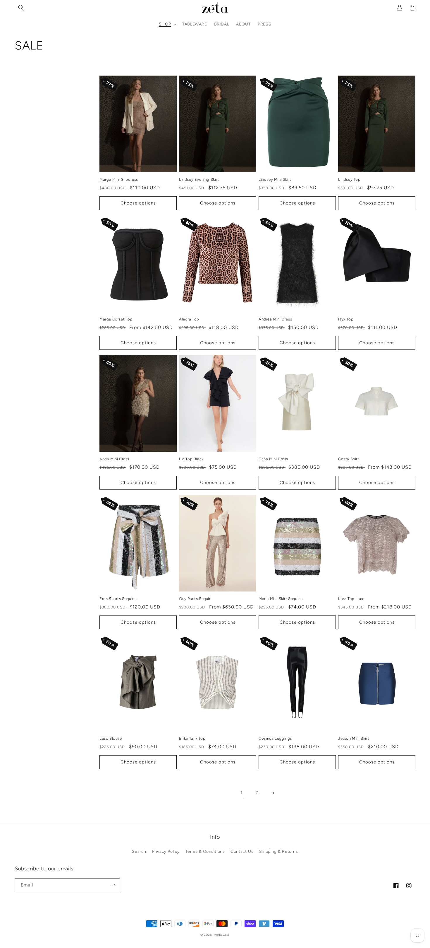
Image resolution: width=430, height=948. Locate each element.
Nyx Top (345, 319)
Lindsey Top (349, 179)
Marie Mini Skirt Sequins (280, 598)
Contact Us (242, 851)
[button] (21, 7)
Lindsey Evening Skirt (199, 179)
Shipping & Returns (278, 851)
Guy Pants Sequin (195, 598)
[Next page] (273, 793)
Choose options (138, 203)
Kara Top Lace (351, 598)
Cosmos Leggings (275, 738)
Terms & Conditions (205, 851)
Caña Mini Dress (273, 459)
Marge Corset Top (116, 319)
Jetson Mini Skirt (353, 738)
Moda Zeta (222, 935)
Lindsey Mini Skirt (275, 179)
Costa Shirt (348, 459)
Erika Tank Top (192, 738)
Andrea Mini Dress (275, 319)
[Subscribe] (113, 885)
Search (139, 851)
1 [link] (241, 792)
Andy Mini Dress (114, 459)
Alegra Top (189, 319)
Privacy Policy (166, 851)
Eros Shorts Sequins (117, 598)
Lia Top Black (191, 459)
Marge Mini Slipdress (118, 179)
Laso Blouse (110, 738)
